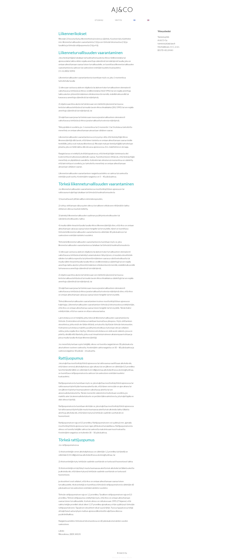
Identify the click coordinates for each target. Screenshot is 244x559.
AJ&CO (122, 10)
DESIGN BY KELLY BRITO (122, 557)
